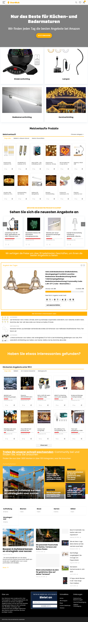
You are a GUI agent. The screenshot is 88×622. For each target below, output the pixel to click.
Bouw (39, 509)
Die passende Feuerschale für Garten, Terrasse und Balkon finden (47, 547)
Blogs (61, 603)
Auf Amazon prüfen (52, 305)
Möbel (73, 509)
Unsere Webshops (65, 605)
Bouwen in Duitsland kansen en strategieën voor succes (18, 550)
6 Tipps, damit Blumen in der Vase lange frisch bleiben (77, 580)
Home (61, 598)
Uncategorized (7, 518)
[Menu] (4, 2)
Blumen (23, 509)
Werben (62, 608)
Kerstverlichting (14, 326)
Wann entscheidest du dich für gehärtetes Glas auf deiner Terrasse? (47, 572)
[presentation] (5, 224)
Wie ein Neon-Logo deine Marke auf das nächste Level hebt (76, 543)
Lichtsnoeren (13, 317)
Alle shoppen (63, 601)
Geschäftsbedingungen (80, 602)
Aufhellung (7, 509)
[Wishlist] (80, 2)
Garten (56, 509)
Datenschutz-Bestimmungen (78, 599)
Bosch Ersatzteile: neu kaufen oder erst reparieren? (77, 532)
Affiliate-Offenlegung (77, 605)
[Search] (76, 2)
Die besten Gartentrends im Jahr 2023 (77, 569)
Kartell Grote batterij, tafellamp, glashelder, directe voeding (68, 235)
